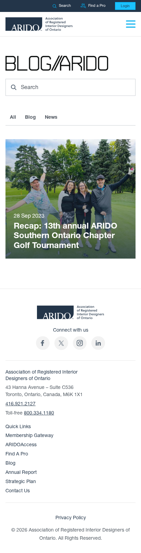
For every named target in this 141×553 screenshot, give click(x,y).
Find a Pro (96, 5)
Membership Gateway (29, 435)
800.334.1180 (39, 413)
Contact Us (17, 491)
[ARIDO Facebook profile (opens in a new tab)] (43, 343)
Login (125, 6)
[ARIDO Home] (70, 314)
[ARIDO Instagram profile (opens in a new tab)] (80, 343)
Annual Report (21, 472)
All (13, 117)
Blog (30, 117)
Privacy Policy (70, 518)
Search (65, 5)
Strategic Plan (20, 481)
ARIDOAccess (21, 445)
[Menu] (131, 24)
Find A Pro (16, 454)
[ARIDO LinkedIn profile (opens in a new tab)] (98, 343)
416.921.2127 (20, 404)
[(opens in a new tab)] (61, 343)
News (51, 117)
